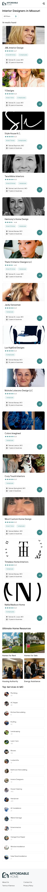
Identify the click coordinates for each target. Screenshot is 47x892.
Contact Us (28, 882)
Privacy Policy (28, 886)
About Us (5, 882)
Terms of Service (8, 886)
